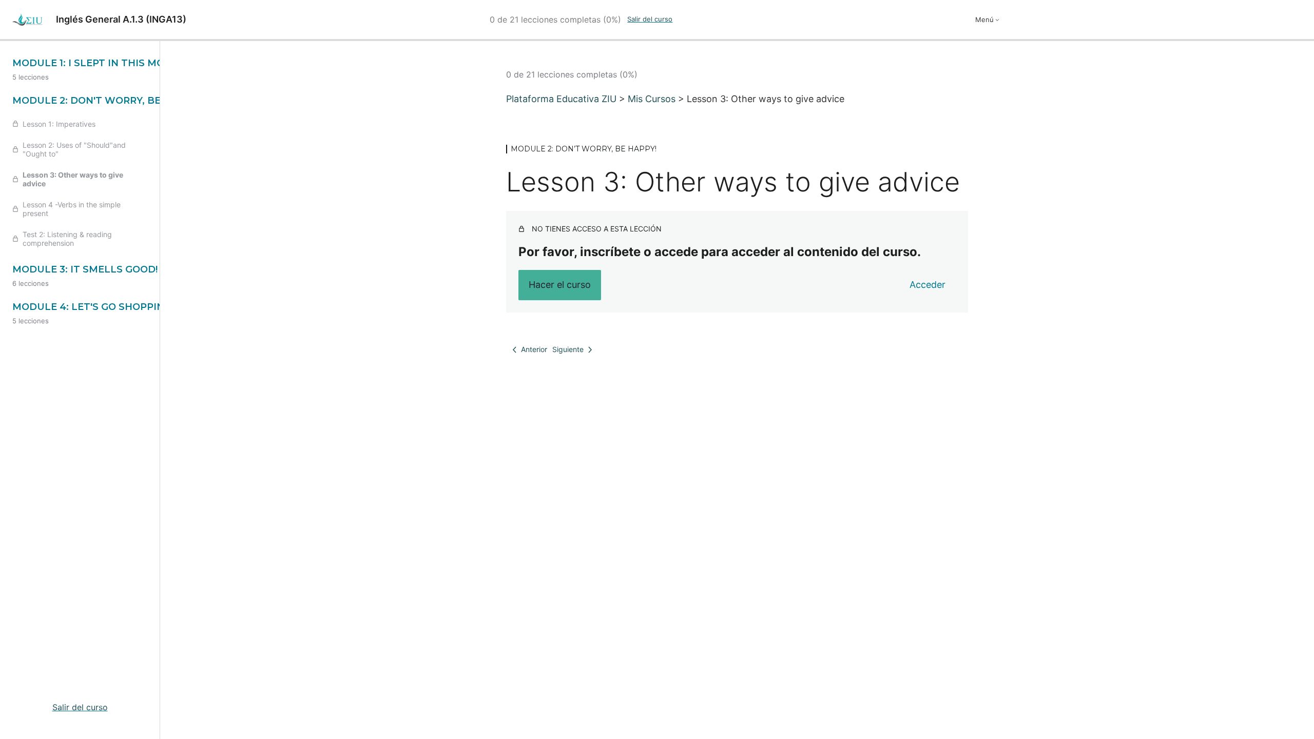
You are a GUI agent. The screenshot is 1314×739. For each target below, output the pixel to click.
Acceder (927, 284)
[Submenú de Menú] (997, 19)
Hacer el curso (560, 284)
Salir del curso (649, 19)
